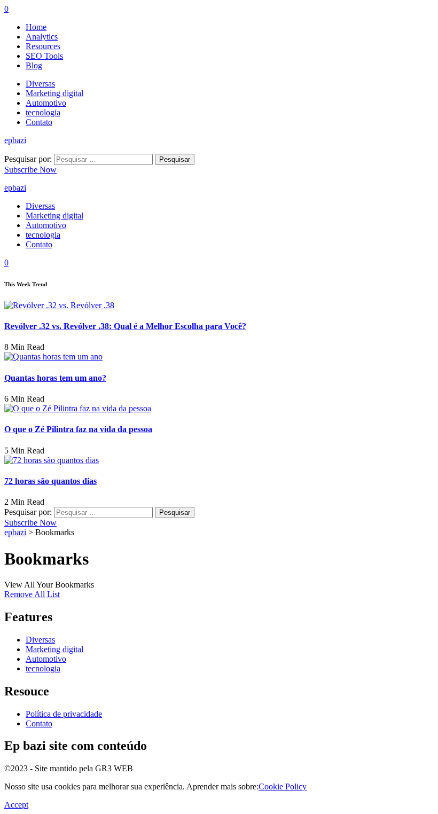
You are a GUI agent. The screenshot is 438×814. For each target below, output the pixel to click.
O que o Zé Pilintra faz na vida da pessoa (78, 429)
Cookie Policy (283, 786)
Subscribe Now (30, 169)
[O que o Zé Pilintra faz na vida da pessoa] (77, 408)
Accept (16, 804)
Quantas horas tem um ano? (55, 377)
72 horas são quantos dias (50, 481)
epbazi (15, 140)
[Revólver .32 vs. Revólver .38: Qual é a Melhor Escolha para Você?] (59, 305)
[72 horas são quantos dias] (51, 460)
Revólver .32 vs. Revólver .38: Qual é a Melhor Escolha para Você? (125, 326)
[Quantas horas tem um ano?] (53, 356)
